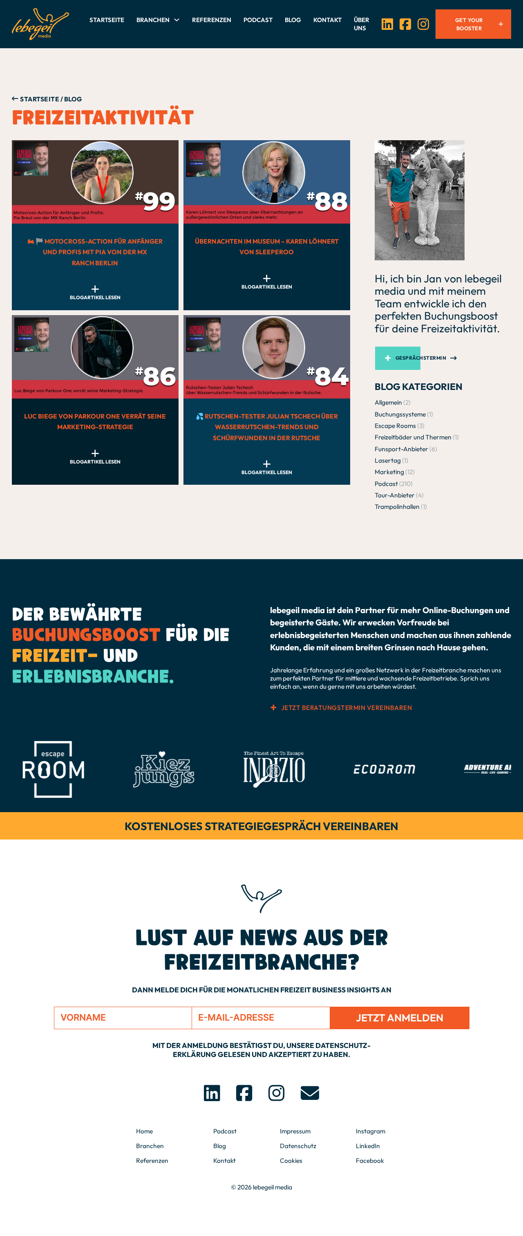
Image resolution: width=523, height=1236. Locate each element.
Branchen (153, 20)
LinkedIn (368, 1146)
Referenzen (211, 20)
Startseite (106, 20)
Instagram (370, 1131)
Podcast (258, 20)
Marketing (389, 472)
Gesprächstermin (421, 358)
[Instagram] (423, 24)
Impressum (295, 1131)
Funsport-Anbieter (401, 449)
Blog (293, 20)
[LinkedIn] (387, 24)
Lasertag (388, 460)
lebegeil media (272, 1187)
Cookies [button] (291, 1160)
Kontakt (327, 20)
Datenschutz (298, 1146)
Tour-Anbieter (395, 495)
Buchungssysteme (400, 414)
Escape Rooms (395, 425)
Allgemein (388, 402)
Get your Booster (469, 24)
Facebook (370, 1160)
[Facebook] (405, 24)
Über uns (361, 24)
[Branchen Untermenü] (177, 20)
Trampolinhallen (397, 506)
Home (144, 1131)
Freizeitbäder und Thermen (413, 437)
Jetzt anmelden (399, 1017)
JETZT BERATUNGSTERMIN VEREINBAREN (346, 707)
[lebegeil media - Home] (40, 24)
